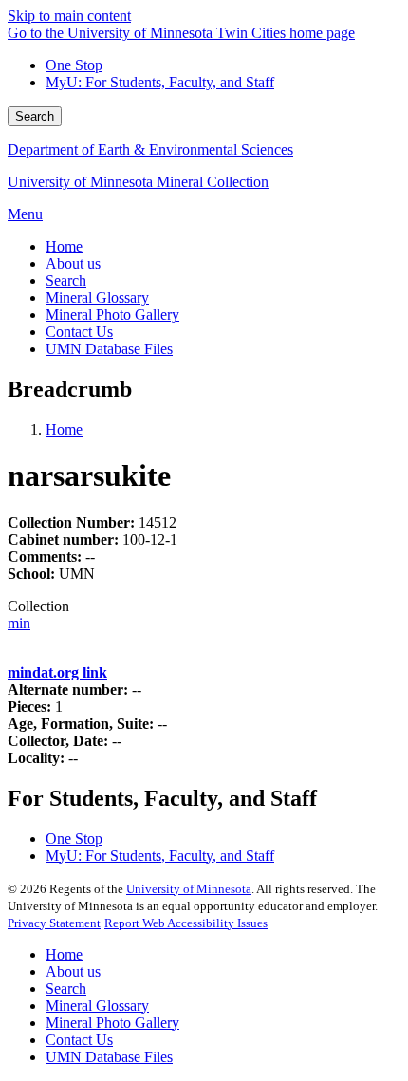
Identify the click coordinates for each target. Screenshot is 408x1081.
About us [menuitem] (73, 263)
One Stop (74, 65)
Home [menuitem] (64, 246)
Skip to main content (69, 16)
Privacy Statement (54, 923)
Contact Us (79, 1040)
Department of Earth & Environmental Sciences (150, 149)
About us (73, 971)
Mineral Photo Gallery (112, 1023)
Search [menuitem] (66, 280)
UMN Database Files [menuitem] (109, 349)
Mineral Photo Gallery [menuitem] (112, 315)
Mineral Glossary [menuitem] (97, 297)
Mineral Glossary (97, 1005)
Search (34, 116)
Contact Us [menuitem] (79, 332)
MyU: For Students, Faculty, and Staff (160, 82)
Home (64, 429)
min (19, 623)
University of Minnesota (188, 889)
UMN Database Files (109, 1057)
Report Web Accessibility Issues (186, 923)
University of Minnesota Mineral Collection (138, 182)
